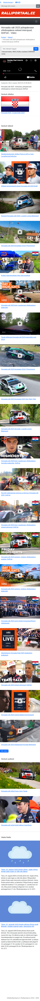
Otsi (38, 6)
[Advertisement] (20, 975)
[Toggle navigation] (36, 21)
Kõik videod (4, 751)
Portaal (3, 37)
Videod (10, 37)
